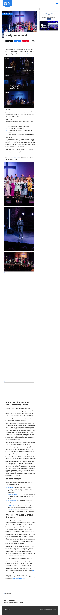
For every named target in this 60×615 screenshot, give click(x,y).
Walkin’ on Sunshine (12, 505)
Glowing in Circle (12, 500)
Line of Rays (11, 509)
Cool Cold (33, 589)
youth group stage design (19, 578)
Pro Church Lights (24, 53)
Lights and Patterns (12, 494)
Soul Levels (7, 589)
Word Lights (11, 487)
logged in (12, 602)
